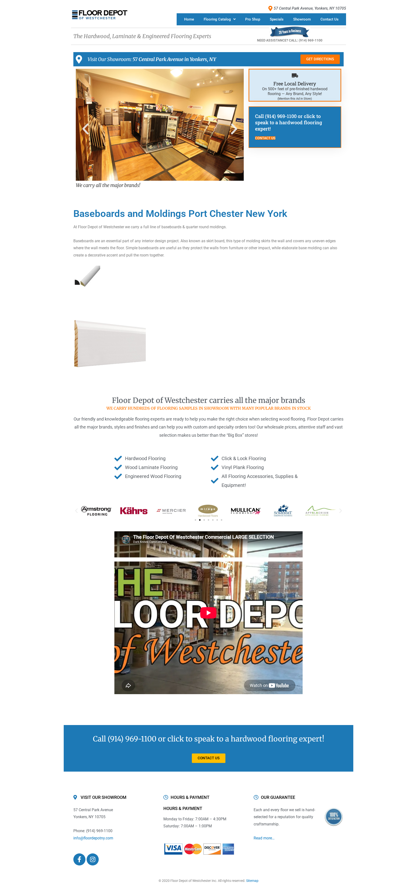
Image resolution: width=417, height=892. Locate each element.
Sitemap (252, 881)
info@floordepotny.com (93, 838)
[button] (85, 129)
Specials (277, 19)
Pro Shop (252, 19)
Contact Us (329, 19)
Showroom (302, 19)
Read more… (264, 838)
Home (189, 19)
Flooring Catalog (217, 19)
